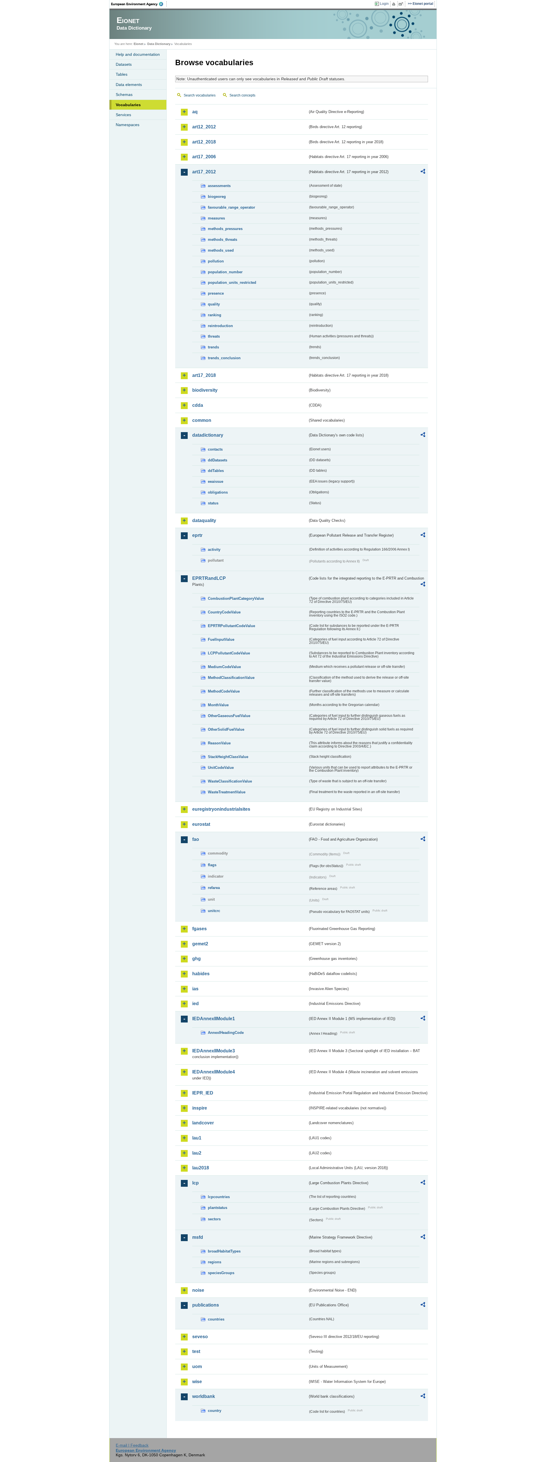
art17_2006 (204, 156)
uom (197, 1366)
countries (216, 1319)
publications (205, 1305)
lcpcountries (219, 1197)
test (196, 1351)
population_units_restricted (232, 282)
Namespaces (127, 124)
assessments (219, 186)
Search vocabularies (200, 95)
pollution (216, 261)
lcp (195, 1182)
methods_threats (222, 239)
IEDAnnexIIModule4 (213, 1071)
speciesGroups (221, 1273)
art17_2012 (204, 171)
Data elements (129, 84)
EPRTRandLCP (209, 578)
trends (213, 347)
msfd (197, 1237)
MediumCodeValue (224, 667)
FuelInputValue (221, 639)
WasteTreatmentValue (226, 792)
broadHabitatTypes (224, 1251)
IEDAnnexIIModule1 (213, 1018)
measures (216, 218)
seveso (200, 1336)
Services (123, 114)
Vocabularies (128, 104)
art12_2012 (204, 126)
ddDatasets (217, 460)
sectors (214, 1219)
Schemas (124, 94)
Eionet (138, 44)
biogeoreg (217, 196)
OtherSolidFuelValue (226, 729)
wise (197, 1381)
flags (212, 865)
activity (214, 549)
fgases (199, 928)
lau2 (196, 1153)
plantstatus (217, 1208)
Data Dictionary (158, 44)
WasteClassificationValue (230, 781)
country (214, 1410)
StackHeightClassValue (228, 757)
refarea (214, 888)
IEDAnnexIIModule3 (213, 1050)
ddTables (216, 471)
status (213, 503)
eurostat (201, 824)
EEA (139, 4)
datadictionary (207, 435)
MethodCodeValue (224, 691)
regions (214, 1262)
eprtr (197, 535)
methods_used (221, 250)
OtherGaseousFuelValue (229, 716)
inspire (199, 1108)
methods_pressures (225, 229)
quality (214, 304)
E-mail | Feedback (132, 1445)
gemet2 (200, 943)
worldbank (203, 1396)
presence (216, 293)
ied (195, 1003)
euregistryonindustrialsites (221, 809)
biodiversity (205, 390)
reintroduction (220, 326)
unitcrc (214, 911)
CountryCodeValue (224, 612)
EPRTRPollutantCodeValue (231, 626)
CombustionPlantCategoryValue (236, 598)
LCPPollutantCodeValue (229, 653)
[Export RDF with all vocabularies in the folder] (423, 172)
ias (195, 988)
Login (384, 3)
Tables (121, 74)
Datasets (124, 64)
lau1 (196, 1137)
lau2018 (200, 1167)
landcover (203, 1122)
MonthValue (218, 705)
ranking (214, 315)
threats (214, 336)
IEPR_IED (202, 1093)
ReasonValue (219, 743)
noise (198, 1290)
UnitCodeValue (221, 767)
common (201, 420)
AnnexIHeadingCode (226, 1032)
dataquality (204, 520)
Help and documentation (138, 54)
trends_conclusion (224, 358)
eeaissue (215, 481)
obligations (218, 492)
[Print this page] (394, 4)
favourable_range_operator (231, 207)
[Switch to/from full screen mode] (402, 4)
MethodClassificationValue (231, 677)
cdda (197, 405)
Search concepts (242, 95)
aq (195, 111)
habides (201, 973)
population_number (225, 272)
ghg (196, 958)
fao (195, 839)
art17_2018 (204, 375)
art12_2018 (204, 141)
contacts (215, 449)
